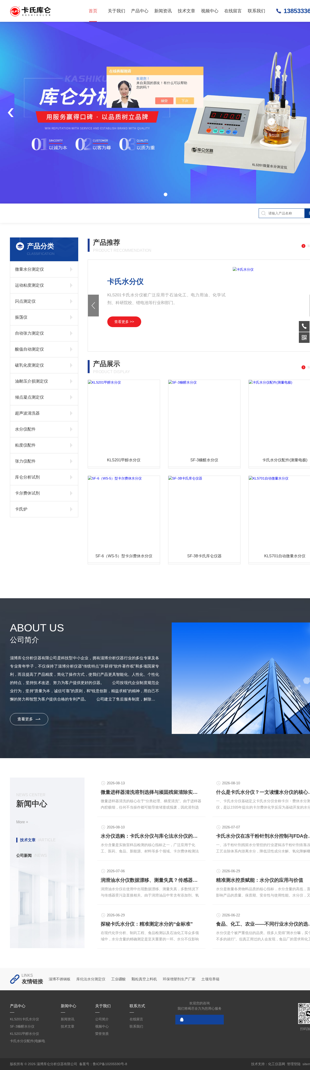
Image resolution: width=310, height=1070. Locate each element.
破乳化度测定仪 (29, 365)
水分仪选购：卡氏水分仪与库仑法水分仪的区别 (151, 836)
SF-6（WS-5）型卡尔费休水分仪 (123, 556)
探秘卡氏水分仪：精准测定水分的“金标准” (147, 924)
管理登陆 (294, 1064)
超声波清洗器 (27, 413)
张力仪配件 (25, 461)
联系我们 (256, 10)
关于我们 (116, 10)
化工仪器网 (276, 1064)
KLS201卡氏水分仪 (24, 1019)
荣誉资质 (102, 1034)
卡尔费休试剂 (27, 493)
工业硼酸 (118, 979)
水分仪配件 (25, 429)
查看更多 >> (124, 322)
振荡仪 (21, 317)
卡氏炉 (21, 509)
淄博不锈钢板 (59, 979)
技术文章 (186, 10)
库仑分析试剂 (27, 477)
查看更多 (25, 719)
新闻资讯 (163, 10)
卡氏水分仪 (125, 281)
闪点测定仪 (25, 301)
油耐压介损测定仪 (31, 381)
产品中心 (139, 10)
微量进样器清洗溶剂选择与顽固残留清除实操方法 (151, 792)
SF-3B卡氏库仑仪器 (204, 556)
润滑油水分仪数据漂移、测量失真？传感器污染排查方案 (151, 880)
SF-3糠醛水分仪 (204, 460)
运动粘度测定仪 (29, 285)
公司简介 (102, 1019)
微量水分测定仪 (29, 269)
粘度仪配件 (25, 445)
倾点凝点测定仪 (29, 397)
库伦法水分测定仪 (90, 979)
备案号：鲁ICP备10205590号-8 (103, 1064)
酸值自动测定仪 (29, 349)
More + (22, 822)
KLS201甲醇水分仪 (123, 460)
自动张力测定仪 (29, 333)
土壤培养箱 (210, 979)
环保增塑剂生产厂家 (179, 979)
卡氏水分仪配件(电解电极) (27, 1042)
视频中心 (209, 10)
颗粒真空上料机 (144, 979)
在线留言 (233, 10)
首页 (93, 10)
